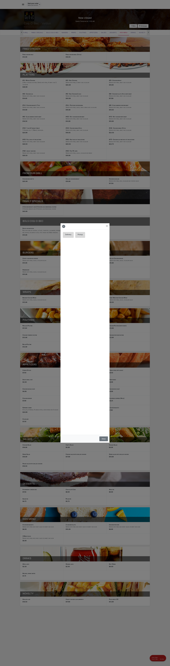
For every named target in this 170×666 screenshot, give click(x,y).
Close (104, 439)
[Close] (106, 226)
